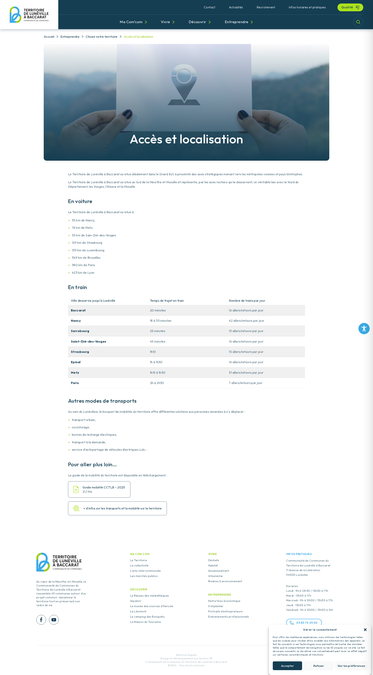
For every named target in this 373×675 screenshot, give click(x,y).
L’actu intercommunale (145, 570)
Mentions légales (186, 655)
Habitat (213, 565)
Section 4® (206, 658)
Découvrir (197, 21)
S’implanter (216, 606)
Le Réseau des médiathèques (149, 595)
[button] (365, 630)
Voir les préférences (351, 666)
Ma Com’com (131, 21)
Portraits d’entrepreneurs (225, 611)
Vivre (165, 21)
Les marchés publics (144, 576)
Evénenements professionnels (228, 616)
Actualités (236, 7)
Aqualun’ (136, 601)
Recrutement (266, 7)
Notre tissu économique (224, 601)
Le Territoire (138, 560)
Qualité (347, 7)
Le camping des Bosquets (147, 616)
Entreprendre (236, 21)
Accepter (287, 666)
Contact (209, 7)
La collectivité (139, 565)
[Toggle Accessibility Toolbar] (364, 329)
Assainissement (218, 570)
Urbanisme (215, 576)
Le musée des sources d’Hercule (151, 606)
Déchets (213, 560)
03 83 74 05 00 (307, 622)
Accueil (49, 36)
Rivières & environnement (225, 581)
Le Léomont (138, 611)
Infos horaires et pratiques (307, 7)
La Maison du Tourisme (145, 622)
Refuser (318, 666)
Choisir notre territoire (102, 36)
